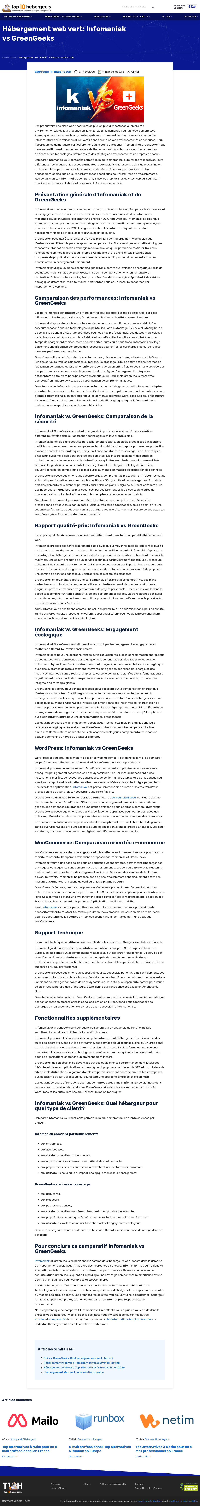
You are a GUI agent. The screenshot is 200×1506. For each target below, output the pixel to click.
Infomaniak (79, 787)
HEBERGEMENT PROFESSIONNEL (62, 16)
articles (40, 1319)
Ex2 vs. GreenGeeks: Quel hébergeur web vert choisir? (78, 1358)
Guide (13, 58)
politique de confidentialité (184, 1501)
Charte (87, 1484)
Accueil (5, 58)
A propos (55, 1484)
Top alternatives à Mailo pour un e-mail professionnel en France (30, 1449)
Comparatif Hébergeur (53, 71)
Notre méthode (58, 1488)
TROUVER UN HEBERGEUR (16, 16)
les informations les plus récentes (129, 1319)
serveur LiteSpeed (124, 797)
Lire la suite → (10, 1456)
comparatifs (57, 1319)
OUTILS (166, 16)
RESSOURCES (101, 16)
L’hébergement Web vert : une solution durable (74, 1372)
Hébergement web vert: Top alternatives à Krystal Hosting (82, 1362)
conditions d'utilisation (149, 1501)
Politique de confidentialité (112, 1484)
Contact (139, 1484)
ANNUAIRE (190, 16)
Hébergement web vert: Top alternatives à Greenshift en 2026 (84, 1367)
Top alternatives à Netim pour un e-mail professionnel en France (164, 1449)
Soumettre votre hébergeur (149, 1488)
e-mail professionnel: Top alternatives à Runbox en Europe (100, 1449)
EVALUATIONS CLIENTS (135, 16)
